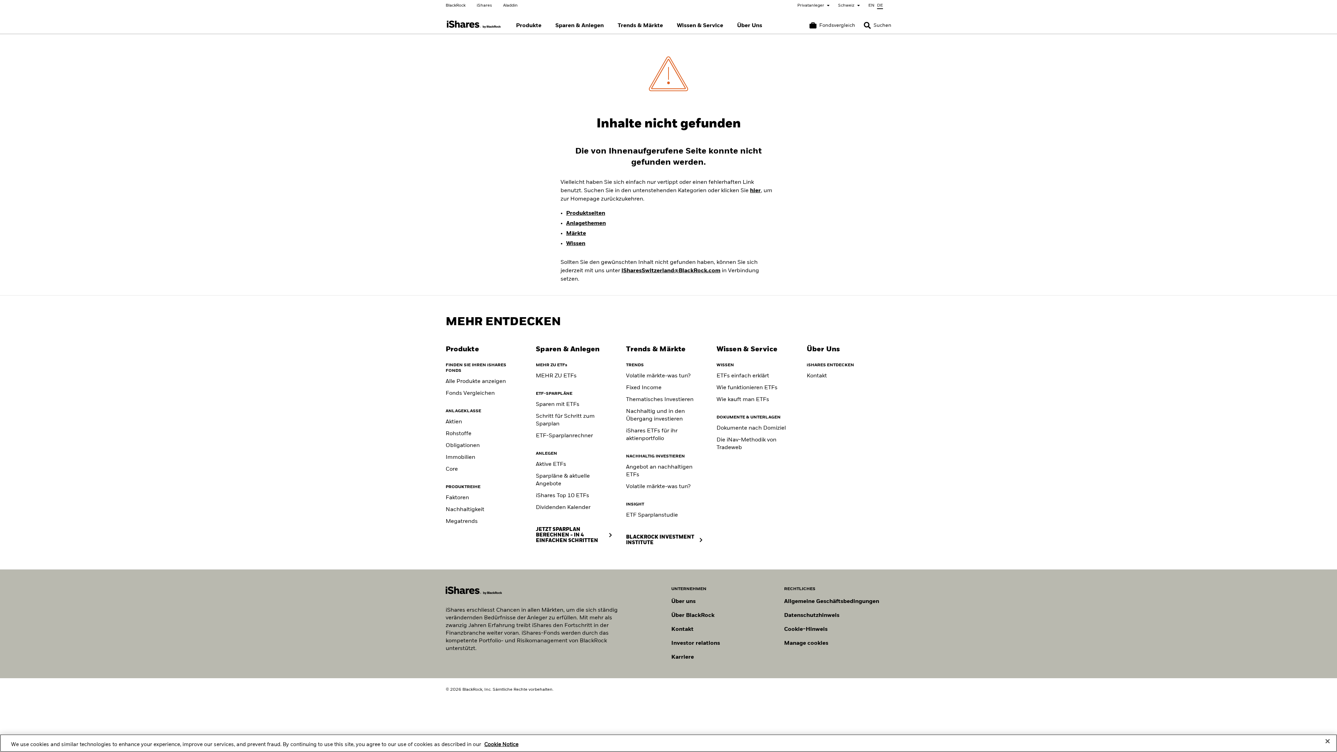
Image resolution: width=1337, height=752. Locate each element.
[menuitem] (528, 26)
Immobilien (460, 457)
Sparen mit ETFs (557, 404)
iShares (484, 5)
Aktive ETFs (551, 464)
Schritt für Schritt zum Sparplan (565, 420)
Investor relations (695, 643)
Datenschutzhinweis (811, 615)
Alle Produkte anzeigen (476, 381)
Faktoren (457, 498)
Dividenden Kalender (563, 507)
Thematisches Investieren (660, 399)
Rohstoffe (458, 434)
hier (755, 191)
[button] (867, 25)
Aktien (454, 422)
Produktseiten (585, 213)
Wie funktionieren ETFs (747, 388)
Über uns (683, 601)
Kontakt (817, 376)
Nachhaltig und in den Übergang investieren (655, 415)
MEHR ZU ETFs (556, 376)
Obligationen (463, 445)
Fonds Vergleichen (470, 393)
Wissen (575, 243)
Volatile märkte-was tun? (658, 376)
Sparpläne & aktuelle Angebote (563, 480)
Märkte (576, 233)
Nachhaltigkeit (465, 509)
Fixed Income (644, 388)
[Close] (1327, 741)
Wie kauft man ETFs (743, 399)
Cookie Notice (501, 744)
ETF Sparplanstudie (652, 515)
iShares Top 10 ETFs (562, 496)
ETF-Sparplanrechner (564, 436)
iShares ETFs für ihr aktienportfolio (652, 434)
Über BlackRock (692, 615)
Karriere (682, 657)
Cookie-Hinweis (806, 629)
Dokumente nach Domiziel (751, 428)
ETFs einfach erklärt (743, 376)
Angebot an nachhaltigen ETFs (659, 471)
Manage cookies (806, 643)
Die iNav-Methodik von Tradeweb (746, 444)
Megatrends (462, 521)
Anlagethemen (586, 223)
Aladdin (510, 5)
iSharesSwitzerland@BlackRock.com (670, 271)
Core (452, 469)
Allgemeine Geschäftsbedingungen (831, 601)
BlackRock (456, 5)
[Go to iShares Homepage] (474, 24)
